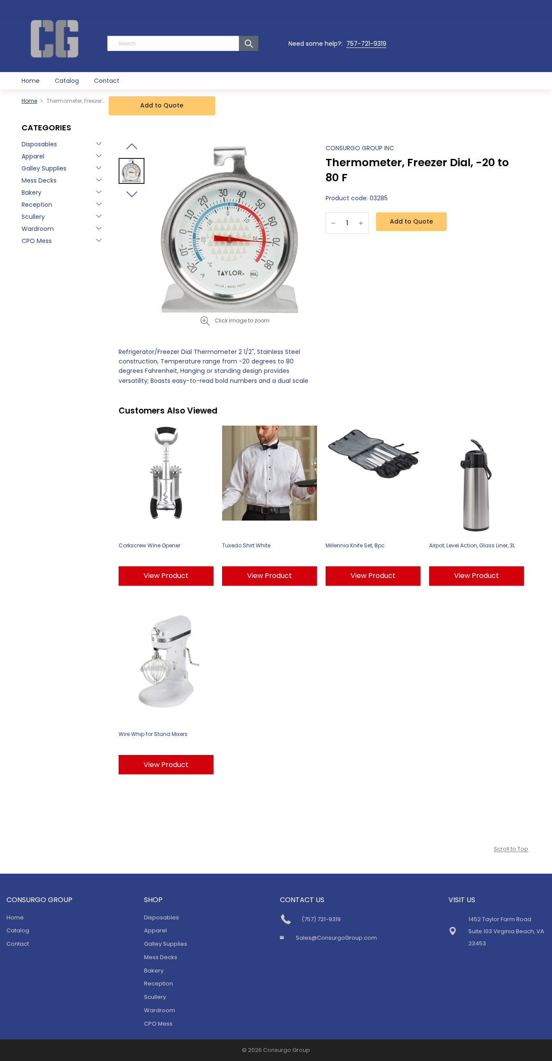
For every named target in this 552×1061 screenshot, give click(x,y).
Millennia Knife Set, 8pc (355, 545)
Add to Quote (161, 105)
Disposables (39, 144)
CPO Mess (37, 241)
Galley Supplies (44, 168)
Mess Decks (39, 180)
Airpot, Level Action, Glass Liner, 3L (472, 545)
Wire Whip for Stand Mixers (153, 734)
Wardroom (38, 229)
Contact (106, 80)
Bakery (31, 192)
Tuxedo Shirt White (246, 545)
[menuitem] (31, 80)
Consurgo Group (286, 1050)
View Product (166, 576)
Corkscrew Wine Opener (149, 545)
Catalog (67, 80)
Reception (37, 205)
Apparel (33, 156)
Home (31, 80)
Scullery (33, 217)
